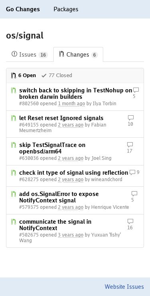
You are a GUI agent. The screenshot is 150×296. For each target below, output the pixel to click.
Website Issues (124, 287)
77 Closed (60, 75)
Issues (32, 54)
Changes (81, 54)
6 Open (27, 75)
